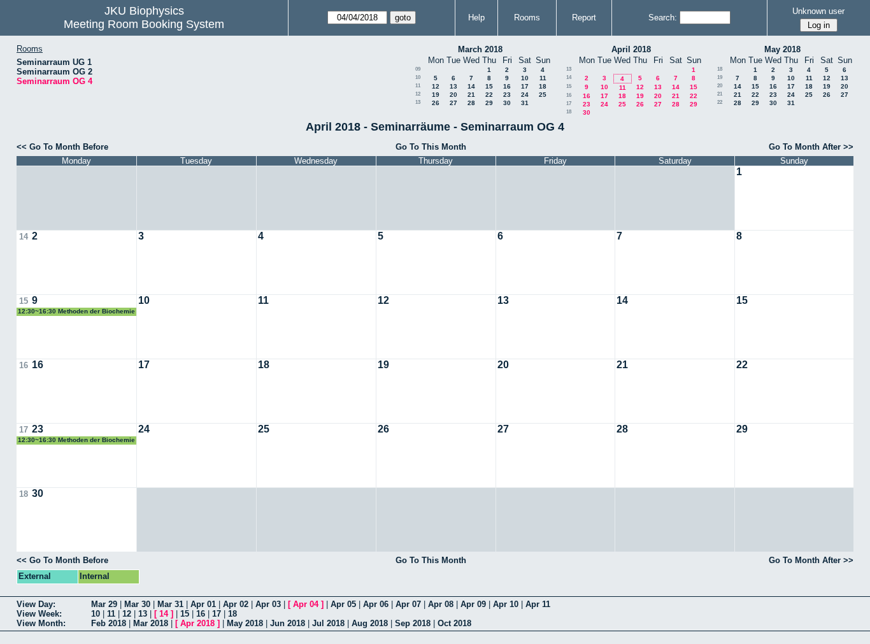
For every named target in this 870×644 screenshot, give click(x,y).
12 (435, 86)
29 (489, 102)
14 (471, 86)
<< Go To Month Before (62, 147)
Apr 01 (203, 604)
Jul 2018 (328, 623)
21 (471, 94)
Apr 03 (268, 604)
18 (542, 86)
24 (525, 94)
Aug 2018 (370, 623)
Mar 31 (170, 604)
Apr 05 (343, 604)
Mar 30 (137, 604)
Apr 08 (440, 604)
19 (435, 94)
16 (507, 86)
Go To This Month (431, 147)
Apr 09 (473, 604)
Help (476, 17)
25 (542, 94)
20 (453, 94)
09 (417, 69)
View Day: (36, 604)
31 (525, 102)
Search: (662, 17)
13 (453, 86)
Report (584, 17)
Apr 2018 (197, 623)
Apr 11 (537, 604)
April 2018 (631, 49)
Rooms (527, 17)
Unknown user (818, 11)
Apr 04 (305, 604)
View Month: (41, 623)
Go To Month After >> (811, 147)
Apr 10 (505, 604)
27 (453, 102)
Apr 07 (408, 604)
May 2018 (782, 49)
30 (507, 102)
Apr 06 (376, 604)
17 (525, 86)
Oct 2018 (454, 623)
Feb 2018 (108, 623)
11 (542, 78)
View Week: (39, 614)
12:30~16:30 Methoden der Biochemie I (76, 312)
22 (489, 94)
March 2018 (480, 49)
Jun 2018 (287, 623)
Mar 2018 (150, 623)
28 (471, 102)
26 (435, 102)
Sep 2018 (413, 623)
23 (507, 94)
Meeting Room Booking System (144, 24)
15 (489, 86)
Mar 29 (104, 604)
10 (417, 77)
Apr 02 (235, 604)
